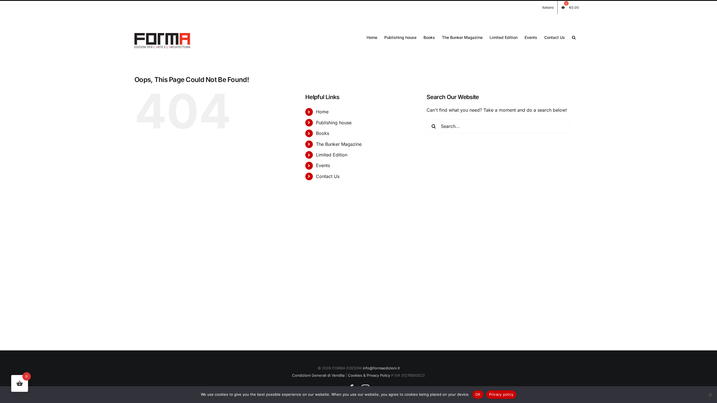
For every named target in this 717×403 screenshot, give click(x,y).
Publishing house (333, 122)
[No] (710, 394)
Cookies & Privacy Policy (369, 375)
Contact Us (327, 176)
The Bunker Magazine (339, 144)
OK (478, 394)
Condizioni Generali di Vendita (318, 375)
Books (322, 133)
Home (322, 111)
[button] (574, 37)
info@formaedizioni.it (381, 368)
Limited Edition (331, 155)
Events (323, 165)
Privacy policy (501, 394)
